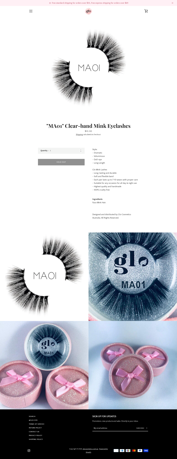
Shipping (79, 135)
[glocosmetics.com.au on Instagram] (29, 450)
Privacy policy (35, 435)
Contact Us (34, 432)
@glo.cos (33, 420)
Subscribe (140, 428)
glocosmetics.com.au (90, 449)
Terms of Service (36, 424)
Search (32, 416)
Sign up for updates (104, 416)
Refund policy (35, 428)
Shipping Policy (36, 439)
